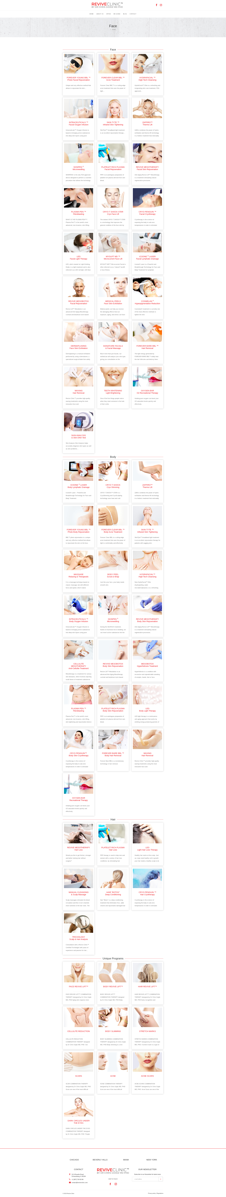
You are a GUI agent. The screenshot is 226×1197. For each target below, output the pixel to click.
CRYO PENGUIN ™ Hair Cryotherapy (147, 893)
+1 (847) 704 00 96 (77, 1179)
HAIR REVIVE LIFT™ (147, 986)
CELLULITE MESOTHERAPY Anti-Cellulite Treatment (79, 666)
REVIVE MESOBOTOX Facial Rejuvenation (78, 302)
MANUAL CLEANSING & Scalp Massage (79, 893)
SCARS (78, 1076)
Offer (108, 14)
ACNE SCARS (147, 1076)
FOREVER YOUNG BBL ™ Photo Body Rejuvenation (78, 531)
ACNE (113, 1076)
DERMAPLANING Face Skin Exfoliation (79, 347)
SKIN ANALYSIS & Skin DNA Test (78, 436)
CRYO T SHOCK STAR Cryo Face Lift (113, 213)
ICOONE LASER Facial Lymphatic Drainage (147, 257)
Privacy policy (152, 1193)
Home (92, 14)
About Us (99, 14)
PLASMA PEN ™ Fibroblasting (78, 213)
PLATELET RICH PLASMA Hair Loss (113, 848)
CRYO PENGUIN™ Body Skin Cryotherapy (78, 754)
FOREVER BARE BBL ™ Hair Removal (147, 347)
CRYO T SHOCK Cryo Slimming (113, 486)
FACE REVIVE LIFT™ (78, 986)
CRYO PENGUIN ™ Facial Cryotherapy (147, 213)
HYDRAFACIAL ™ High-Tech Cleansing (147, 79)
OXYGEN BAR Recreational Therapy (78, 799)
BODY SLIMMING (113, 1031)
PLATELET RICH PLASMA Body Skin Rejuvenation (113, 709)
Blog (125, 14)
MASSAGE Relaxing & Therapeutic (79, 575)
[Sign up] (160, 1179)
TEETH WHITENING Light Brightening (113, 392)
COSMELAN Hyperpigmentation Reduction (147, 302)
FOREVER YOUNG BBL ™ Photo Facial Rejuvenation (78, 79)
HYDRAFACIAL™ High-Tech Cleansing (147, 575)
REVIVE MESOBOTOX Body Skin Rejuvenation (113, 665)
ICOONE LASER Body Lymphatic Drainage (79, 486)
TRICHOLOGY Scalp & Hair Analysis (78, 938)
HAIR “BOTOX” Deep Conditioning (113, 893)
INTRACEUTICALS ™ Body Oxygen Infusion (78, 620)
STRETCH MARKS (147, 1031)
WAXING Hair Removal (78, 392)
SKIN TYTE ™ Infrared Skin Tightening (113, 123)
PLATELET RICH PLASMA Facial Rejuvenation (113, 168)
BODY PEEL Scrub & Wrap (113, 575)
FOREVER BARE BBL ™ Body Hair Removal (113, 754)
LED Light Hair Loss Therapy (147, 848)
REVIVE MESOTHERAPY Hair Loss (78, 848)
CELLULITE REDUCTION (78, 1031)
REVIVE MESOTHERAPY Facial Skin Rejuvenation (147, 168)
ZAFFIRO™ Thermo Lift (147, 123)
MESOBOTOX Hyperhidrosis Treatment (147, 665)
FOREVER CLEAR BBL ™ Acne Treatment (113, 79)
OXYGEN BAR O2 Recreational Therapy (147, 392)
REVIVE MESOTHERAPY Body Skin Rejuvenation (147, 620)
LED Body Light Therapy (147, 709)
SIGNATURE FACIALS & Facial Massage (113, 347)
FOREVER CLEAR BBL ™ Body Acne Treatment (113, 531)
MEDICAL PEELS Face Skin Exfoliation (113, 302)
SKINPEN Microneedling (79, 168)
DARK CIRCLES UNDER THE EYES (79, 1122)
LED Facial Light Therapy (78, 257)
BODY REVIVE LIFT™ (113, 986)
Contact (133, 14)
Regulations (160, 1193)
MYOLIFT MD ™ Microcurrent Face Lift (113, 257)
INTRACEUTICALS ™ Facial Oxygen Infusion (78, 123)
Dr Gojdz (117, 14)
